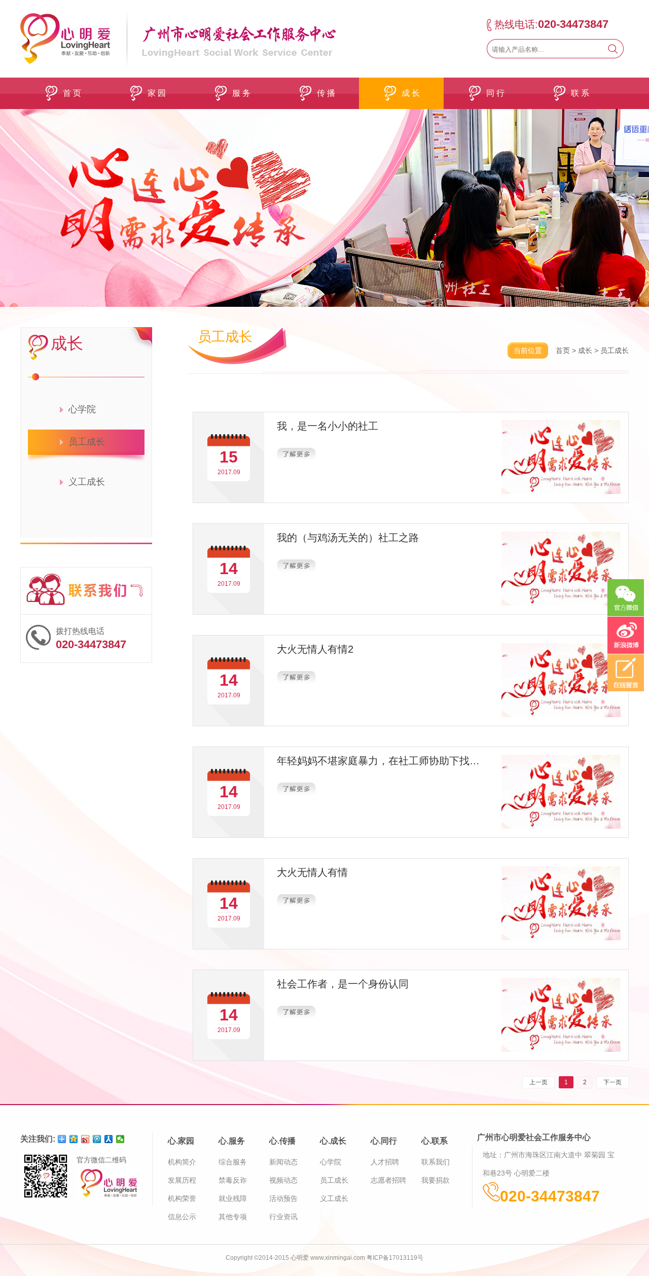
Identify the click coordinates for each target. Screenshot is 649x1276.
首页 (563, 350)
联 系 (580, 93)
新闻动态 (283, 1162)
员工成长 (86, 442)
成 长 (411, 93)
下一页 (612, 1082)
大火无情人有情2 (315, 649)
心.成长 (333, 1141)
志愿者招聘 (388, 1180)
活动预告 (283, 1198)
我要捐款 (435, 1180)
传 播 (326, 93)
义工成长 (86, 482)
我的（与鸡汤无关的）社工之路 (348, 537)
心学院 (82, 409)
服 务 (241, 93)
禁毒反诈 (233, 1180)
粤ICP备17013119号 (395, 1257)
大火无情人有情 (312, 872)
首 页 (72, 93)
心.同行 (384, 1141)
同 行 (495, 93)
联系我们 (435, 1162)
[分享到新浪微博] (85, 1139)
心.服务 (232, 1141)
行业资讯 (283, 1217)
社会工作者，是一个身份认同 (343, 983)
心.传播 (282, 1141)
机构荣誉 (182, 1198)
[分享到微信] (120, 1139)
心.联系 (434, 1141)
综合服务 (233, 1162)
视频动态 (283, 1180)
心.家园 (181, 1141)
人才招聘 (385, 1162)
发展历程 (182, 1180)
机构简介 (182, 1162)
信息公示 (182, 1217)
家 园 (157, 93)
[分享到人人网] (108, 1139)
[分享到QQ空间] (73, 1139)
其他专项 (233, 1217)
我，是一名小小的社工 (327, 426)
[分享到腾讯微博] (97, 1139)
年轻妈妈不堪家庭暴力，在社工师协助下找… (378, 760)
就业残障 (233, 1198)
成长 (585, 350)
